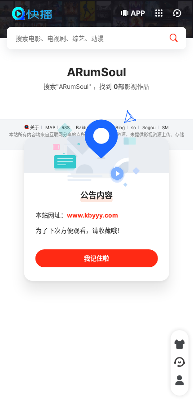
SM (165, 127)
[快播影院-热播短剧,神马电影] (37, 13)
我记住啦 (96, 258)
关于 (34, 127)
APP (138, 13)
